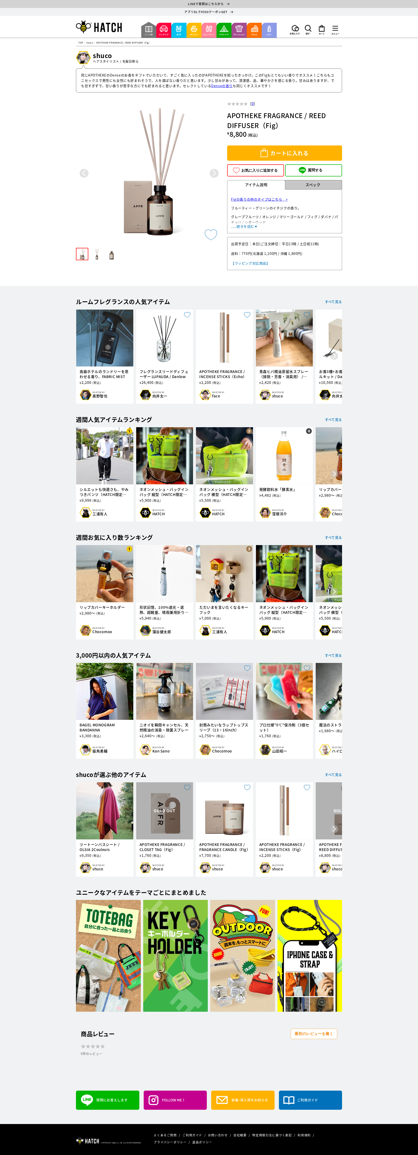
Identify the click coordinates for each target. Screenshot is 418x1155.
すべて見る (333, 301)
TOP (80, 43)
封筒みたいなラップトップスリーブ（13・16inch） (223, 727)
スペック (313, 184)
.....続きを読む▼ (244, 226)
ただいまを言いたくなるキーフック (223, 610)
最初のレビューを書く (314, 1034)
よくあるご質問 (166, 1135)
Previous (84, 173)
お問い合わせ (218, 1135)
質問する (315, 170)
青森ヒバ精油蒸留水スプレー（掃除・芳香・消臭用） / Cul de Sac (283, 374)
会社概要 (240, 1135)
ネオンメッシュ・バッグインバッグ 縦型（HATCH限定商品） (164, 492)
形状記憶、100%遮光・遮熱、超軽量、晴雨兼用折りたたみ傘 (164, 610)
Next (214, 173)
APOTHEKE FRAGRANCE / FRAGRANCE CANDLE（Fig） (224, 847)
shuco (89, 43)
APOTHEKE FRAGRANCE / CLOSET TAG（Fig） (162, 847)
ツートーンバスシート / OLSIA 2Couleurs (99, 847)
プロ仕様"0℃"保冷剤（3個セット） (284, 727)
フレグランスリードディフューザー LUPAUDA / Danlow (164, 374)
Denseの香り (222, 85)
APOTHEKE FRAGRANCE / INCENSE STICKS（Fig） (282, 847)
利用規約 (305, 1135)
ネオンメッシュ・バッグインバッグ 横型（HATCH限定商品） (223, 492)
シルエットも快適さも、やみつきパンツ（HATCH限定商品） (104, 492)
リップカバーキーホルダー (102, 607)
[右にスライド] (334, 356)
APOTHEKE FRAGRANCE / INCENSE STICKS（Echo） (223, 374)
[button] (308, 29)
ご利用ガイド (192, 1135)
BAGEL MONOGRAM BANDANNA (97, 727)
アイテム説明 (256, 184)
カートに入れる (289, 153)
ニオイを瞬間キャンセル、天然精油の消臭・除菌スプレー (164, 727)
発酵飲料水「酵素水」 (278, 489)
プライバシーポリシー (170, 1142)
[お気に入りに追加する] (211, 235)
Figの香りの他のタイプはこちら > (259, 199)
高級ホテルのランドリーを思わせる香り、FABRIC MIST (104, 374)
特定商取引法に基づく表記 (272, 1135)
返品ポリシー (202, 1142)
